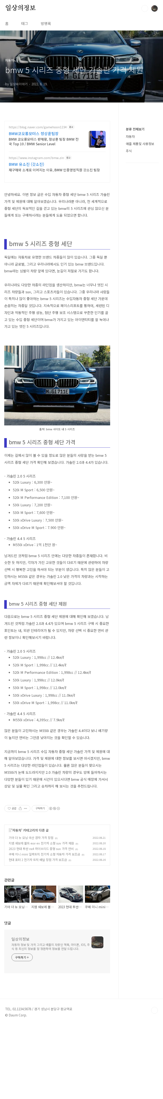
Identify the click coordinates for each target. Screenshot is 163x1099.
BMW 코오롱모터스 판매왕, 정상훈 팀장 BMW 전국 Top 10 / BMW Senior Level (44, 141)
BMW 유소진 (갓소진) (26, 164)
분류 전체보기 (135, 129)
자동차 (16, 830)
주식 (129, 150)
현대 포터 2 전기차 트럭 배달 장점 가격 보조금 (38, 859)
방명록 (46, 23)
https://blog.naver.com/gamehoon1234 (38, 127)
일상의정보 (20, 8)
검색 (145, 8)
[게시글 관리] (25, 808)
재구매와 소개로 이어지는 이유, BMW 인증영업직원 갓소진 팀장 (54, 169)
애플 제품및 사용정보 (140, 143)
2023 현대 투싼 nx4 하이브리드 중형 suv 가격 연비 (41, 848)
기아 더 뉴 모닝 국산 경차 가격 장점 (31, 837)
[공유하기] (20, 808)
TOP (154, 1010)
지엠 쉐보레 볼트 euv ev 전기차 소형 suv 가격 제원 (41, 843)
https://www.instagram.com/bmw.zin (36, 158)
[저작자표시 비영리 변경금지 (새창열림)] (54, 808)
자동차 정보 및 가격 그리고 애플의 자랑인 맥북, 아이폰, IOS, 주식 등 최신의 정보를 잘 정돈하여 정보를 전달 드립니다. (50, 947)
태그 (24, 23)
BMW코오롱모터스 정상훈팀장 (34, 133)
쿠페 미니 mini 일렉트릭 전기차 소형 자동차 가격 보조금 (44, 854)
